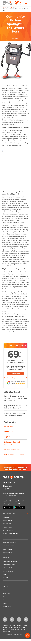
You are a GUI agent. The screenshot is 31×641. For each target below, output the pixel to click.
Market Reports (7, 578)
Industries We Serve (9, 568)
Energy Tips (8, 431)
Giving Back (8, 426)
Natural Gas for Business (10, 561)
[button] (15, 513)
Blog (4, 596)
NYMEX (5, 574)
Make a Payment (8, 517)
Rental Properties (8, 571)
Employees (8, 437)
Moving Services (7, 520)
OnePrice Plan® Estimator (10, 534)
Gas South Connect (9, 537)
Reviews (5, 603)
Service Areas (7, 606)
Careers (5, 590)
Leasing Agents (7, 549)
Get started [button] (15, 374)
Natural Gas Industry (12, 450)
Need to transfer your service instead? (15, 378)
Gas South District (8, 530)
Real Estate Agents (8, 546)
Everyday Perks (7, 527)
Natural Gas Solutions (9, 564)
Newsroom (6, 600)
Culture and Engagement (14, 455)
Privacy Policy (17, 634)
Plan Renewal (7, 524)
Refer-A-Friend (7, 552)
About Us (5, 586)
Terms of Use (7, 634)
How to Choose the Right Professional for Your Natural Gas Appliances (15, 398)
